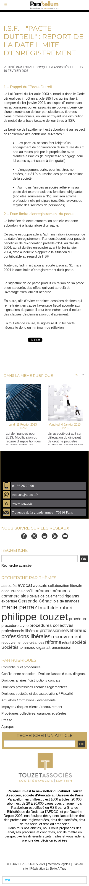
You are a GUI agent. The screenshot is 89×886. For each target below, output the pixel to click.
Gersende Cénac (35, 601)
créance (43, 590)
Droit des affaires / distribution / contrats (30, 680)
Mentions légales (59, 864)
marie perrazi (20, 607)
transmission (60, 647)
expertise (9, 601)
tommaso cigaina (33, 647)
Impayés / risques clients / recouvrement (31, 707)
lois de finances (66, 601)
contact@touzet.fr (25, 494)
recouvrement (66, 636)
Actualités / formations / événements (28, 700)
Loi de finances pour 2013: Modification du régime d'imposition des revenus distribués (23, 437)
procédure (78, 619)
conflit (29, 591)
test (7, 880)
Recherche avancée (16, 565)
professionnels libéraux (63, 630)
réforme (53, 642)
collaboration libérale (65, 586)
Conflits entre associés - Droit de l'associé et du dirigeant (43, 674)
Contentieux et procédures (21, 667)
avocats (40, 585)
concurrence (12, 591)
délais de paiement (45, 596)
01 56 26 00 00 (23, 486)
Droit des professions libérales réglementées (34, 687)
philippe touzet (34, 617)
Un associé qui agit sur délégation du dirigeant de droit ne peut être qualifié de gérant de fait (65, 437)
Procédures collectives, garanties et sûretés (34, 713)
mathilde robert (56, 607)
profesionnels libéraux (20, 631)
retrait (66, 642)
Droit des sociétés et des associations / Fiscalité (37, 693)
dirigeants (70, 596)
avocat (25, 585)
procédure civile (15, 625)
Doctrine (76, 812)
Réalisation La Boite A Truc (48, 868)
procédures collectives (51, 625)
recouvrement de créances (22, 642)
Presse (6, 720)
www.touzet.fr (22, 503)
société (79, 642)
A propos (8, 726)
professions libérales (25, 636)
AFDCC (52, 812)
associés (9, 585)
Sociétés (9, 647)
